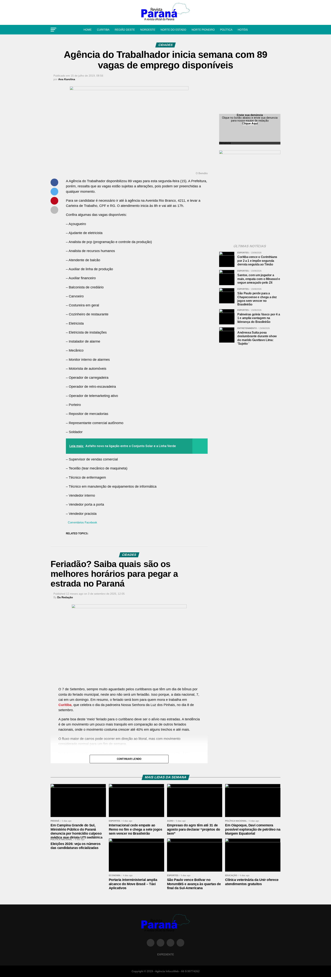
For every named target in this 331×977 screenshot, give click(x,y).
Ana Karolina (66, 79)
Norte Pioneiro (203, 29)
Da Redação (65, 597)
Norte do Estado (173, 29)
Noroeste (147, 29)
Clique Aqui (250, 123)
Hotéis (243, 29)
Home (88, 29)
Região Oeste (125, 29)
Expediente (165, 954)
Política (226, 29)
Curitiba (103, 29)
